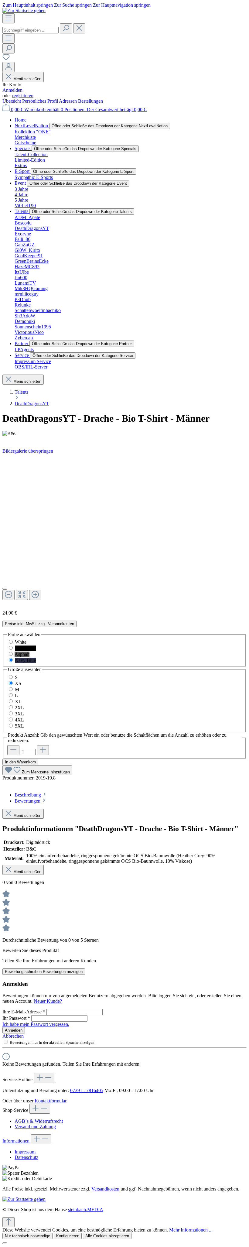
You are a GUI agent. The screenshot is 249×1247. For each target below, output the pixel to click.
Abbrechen (13, 1036)
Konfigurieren (67, 1236)
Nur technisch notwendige (27, 1236)
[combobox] (30, 30)
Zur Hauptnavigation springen (122, 5)
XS (18, 683)
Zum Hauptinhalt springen (28, 5)
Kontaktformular (50, 1100)
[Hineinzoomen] (35, 595)
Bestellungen (90, 101)
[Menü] (8, 18)
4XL (19, 719)
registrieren (22, 95)
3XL (19, 713)
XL (18, 701)
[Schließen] (4, 589)
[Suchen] (66, 28)
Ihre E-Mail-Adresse (23, 1011)
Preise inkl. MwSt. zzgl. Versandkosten (39, 624)
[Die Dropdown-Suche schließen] (79, 28)
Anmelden (12, 90)
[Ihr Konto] (8, 67)
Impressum (25, 1151)
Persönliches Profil (40, 101)
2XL (19, 707)
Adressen (68, 101)
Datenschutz (26, 1157)
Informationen (16, 1140)
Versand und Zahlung (35, 1126)
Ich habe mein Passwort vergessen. (35, 1024)
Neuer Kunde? (48, 1001)
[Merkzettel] (6, 59)
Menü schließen (27, 79)
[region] (124, 529)
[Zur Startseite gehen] (24, 10)
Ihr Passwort (16, 1018)
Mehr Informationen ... (191, 1229)
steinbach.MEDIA (85, 1209)
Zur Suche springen (73, 5)
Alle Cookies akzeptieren (107, 1236)
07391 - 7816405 (86, 1090)
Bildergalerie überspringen (27, 451)
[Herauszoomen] (8, 595)
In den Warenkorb (20, 762)
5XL (19, 725)
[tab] (31, 794)
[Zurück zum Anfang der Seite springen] (8, 1222)
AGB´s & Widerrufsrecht (39, 1121)
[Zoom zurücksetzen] (22, 595)
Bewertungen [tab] (28, 800)
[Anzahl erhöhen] (43, 750)
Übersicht (12, 101)
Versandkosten (105, 1188)
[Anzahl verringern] (13, 750)
